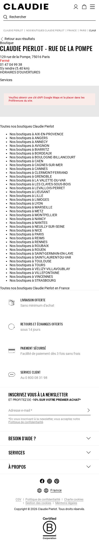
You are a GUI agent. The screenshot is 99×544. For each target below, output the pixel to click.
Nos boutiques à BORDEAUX (31, 153)
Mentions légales (66, 503)
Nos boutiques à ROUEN (28, 250)
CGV (18, 499)
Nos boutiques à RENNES (28, 242)
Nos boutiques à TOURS (27, 265)
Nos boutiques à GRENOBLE (31, 176)
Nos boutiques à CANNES (29, 169)
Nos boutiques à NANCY (28, 219)
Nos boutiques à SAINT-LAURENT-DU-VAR (40, 257)
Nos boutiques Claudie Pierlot (45, 30)
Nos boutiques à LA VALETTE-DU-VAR (38, 180)
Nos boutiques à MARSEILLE (31, 207)
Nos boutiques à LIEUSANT (30, 192)
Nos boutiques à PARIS (27, 234)
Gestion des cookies (38, 503)
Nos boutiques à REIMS (27, 238)
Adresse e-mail (19, 410)
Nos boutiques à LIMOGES (29, 199)
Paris (83, 30)
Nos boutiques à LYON (26, 203)
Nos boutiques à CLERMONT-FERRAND (39, 173)
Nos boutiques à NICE (26, 230)
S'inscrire (89, 410)
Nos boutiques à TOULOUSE (30, 261)
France (72, 30)
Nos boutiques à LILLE (26, 196)
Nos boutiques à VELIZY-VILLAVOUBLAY (40, 269)
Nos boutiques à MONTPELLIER (33, 215)
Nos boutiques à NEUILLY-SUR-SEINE (37, 226)
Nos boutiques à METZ (26, 211)
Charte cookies (73, 499)
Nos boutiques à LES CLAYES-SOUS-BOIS (40, 184)
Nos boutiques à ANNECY (29, 142)
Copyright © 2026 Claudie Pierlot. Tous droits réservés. (49, 509)
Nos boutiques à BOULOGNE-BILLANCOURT (42, 157)
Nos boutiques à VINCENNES (31, 276)
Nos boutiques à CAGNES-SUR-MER (36, 165)
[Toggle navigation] (92, 6)
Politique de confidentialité (42, 499)
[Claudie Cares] (49, 528)
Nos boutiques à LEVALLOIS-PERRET (37, 188)
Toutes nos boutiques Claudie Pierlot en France (34, 288)
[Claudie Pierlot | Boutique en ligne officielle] (25, 6)
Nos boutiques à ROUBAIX (29, 246)
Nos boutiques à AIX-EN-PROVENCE (36, 134)
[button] (76, 6)
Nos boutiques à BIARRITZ (29, 149)
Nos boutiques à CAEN (26, 161)
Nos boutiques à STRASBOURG (33, 280)
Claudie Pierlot (13, 30)
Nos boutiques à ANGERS (29, 138)
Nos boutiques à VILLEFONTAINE (34, 273)
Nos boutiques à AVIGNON (29, 146)
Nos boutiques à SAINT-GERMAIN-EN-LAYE (41, 253)
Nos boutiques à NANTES (28, 223)
